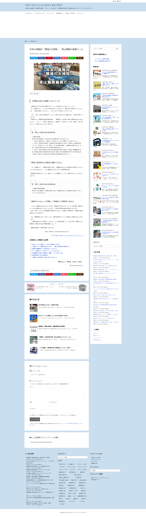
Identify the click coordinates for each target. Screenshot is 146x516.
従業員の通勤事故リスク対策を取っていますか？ (44, 248)
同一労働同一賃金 (64, 480)
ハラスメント (82, 466)
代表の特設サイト (95, 479)
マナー (72, 469)
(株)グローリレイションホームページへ (100, 477)
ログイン (95, 333)
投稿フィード (96, 335)
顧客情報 (62, 501)
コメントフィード (97, 337)
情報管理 (72, 482)
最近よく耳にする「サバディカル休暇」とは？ (104, 318)
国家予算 (74, 480)
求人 (82, 488)
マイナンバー (63, 469)
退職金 (75, 498)
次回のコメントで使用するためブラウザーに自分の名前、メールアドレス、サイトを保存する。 (54, 415)
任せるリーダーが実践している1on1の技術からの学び (45, 244)
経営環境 (62, 496)
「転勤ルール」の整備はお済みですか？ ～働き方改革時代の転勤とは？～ (51, 246)
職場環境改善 (82, 496)
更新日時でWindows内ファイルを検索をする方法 (105, 265)
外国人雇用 (83, 480)
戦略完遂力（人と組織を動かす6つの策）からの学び (105, 322)
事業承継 (62, 472)
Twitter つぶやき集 (95, 457)
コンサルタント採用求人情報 (102, 59)
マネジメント (81, 469)
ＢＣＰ (72, 501)
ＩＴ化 (61, 504)
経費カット (71, 496)
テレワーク (71, 466)
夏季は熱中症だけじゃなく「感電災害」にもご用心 (105, 314)
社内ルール (72, 493)
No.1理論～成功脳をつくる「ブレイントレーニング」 (39, 473)
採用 (61, 485)
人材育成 (72, 472)
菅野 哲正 (80, 265)
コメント (32, 386)
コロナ (61, 466)
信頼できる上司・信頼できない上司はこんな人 (104, 295)
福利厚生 (82, 493)
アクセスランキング (96, 459)
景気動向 (62, 488)
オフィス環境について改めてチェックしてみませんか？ (46, 251)
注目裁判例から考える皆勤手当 (40, 255)
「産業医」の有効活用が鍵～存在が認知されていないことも (54, 337)
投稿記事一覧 (94, 463)
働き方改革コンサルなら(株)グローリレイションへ (70, 235)
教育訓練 (81, 485)
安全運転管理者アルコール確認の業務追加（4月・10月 (39, 480)
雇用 (83, 498)
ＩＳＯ (82, 501)
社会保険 (62, 493)
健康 (70, 261)
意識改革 (80, 261)
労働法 (78, 477)
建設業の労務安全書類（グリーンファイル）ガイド (105, 269)
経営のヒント (35, 41)
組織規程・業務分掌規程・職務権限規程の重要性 (51, 326)
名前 (31, 402)
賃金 (68, 498)
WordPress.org (96, 339)
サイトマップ (94, 461)
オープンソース (81, 464)
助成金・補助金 (64, 477)
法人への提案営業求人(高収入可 (102, 61)
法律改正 (62, 490)
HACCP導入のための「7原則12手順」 (48, 305)
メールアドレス (53, 402)
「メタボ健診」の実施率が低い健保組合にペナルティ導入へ (54, 347)
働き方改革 (63, 474)
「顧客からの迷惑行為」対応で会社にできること (44, 257)
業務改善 (73, 488)
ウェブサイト (33, 408)
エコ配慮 (71, 464)
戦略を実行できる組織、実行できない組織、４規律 (105, 310)
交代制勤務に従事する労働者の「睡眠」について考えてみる (47, 253)
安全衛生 (74, 261)
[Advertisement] (73, 26)
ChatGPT (62, 464)
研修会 (83, 490)
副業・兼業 (77, 474)
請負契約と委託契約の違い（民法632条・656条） (105, 255)
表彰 (61, 498)
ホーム (27, 41)
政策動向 (71, 485)
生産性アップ (73, 490)
